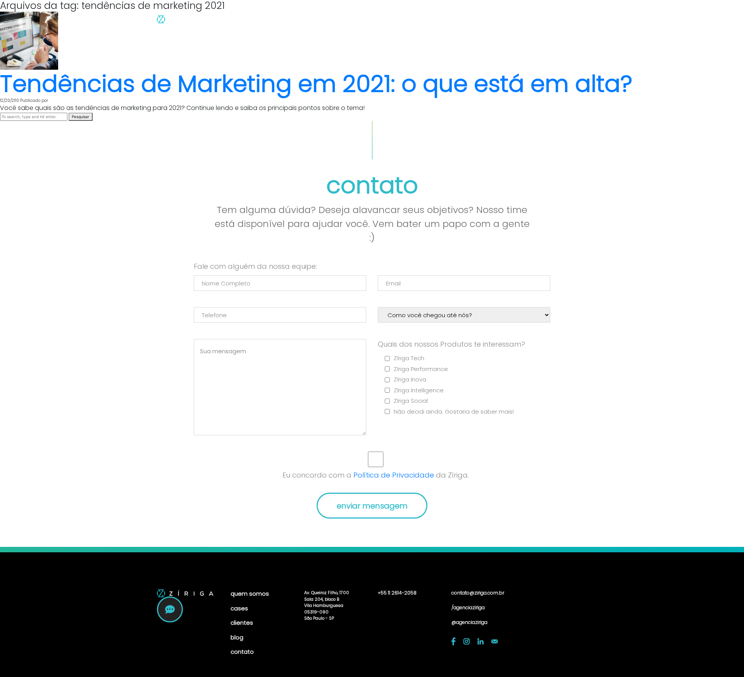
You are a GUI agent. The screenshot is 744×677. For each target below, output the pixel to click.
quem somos (401, 21)
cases (444, 21)
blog (508, 21)
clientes (477, 21)
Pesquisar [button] (81, 116)
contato (540, 21)
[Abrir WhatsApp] (724, 657)
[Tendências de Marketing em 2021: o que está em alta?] (29, 40)
